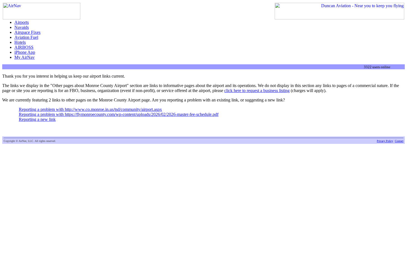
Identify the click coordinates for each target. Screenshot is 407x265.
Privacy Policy (385, 140)
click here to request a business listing (257, 90)
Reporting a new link (37, 119)
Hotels (20, 42)
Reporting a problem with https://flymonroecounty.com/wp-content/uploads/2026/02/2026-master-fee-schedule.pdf (118, 114)
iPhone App (24, 52)
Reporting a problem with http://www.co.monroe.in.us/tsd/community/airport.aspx (90, 109)
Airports (21, 22)
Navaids (21, 27)
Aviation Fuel (26, 37)
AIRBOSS (24, 47)
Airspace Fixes (27, 32)
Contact (399, 140)
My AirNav (24, 57)
